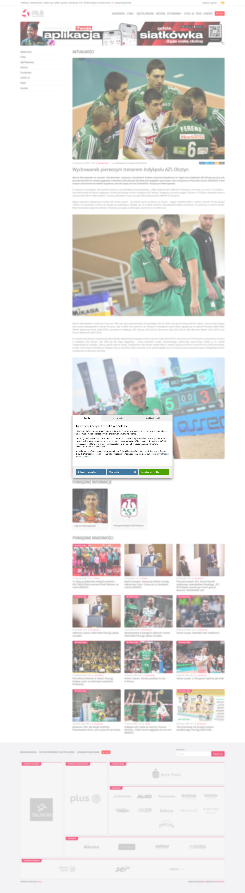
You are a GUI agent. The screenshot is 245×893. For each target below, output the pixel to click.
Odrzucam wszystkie (87, 472)
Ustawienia (118, 418)
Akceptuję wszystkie (150, 472)
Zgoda (87, 418)
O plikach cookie (153, 418)
